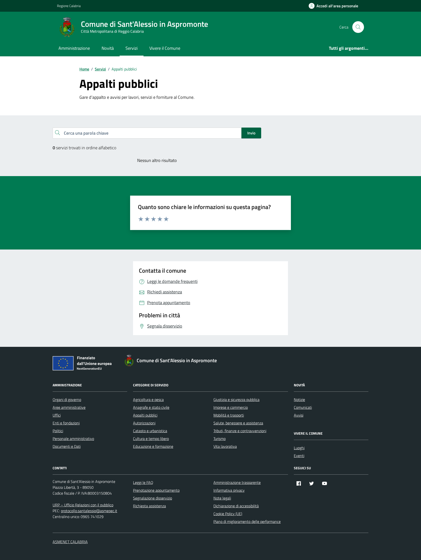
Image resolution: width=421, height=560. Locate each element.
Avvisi (298, 415)
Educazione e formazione (153, 446)
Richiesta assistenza (149, 506)
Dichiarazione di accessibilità (236, 506)
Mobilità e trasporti (228, 415)
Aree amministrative (69, 407)
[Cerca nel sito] (358, 27)
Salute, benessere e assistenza (238, 423)
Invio (251, 133)
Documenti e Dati (67, 446)
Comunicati (303, 407)
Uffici (57, 415)
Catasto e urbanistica (150, 431)
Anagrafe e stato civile (151, 407)
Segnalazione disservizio (152, 498)
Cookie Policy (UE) (227, 514)
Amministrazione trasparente (237, 482)
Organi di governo (67, 399)
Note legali (222, 498)
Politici (58, 431)
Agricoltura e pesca (148, 399)
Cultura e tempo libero (151, 438)
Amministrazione (74, 48)
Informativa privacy (229, 490)
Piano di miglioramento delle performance (247, 521)
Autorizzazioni (144, 423)
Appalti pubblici (145, 415)
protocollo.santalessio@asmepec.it (89, 511)
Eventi (299, 456)
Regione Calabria (69, 5)
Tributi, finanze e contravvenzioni (239, 431)
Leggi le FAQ (143, 482)
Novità (108, 48)
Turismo (219, 438)
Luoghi (299, 448)
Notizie (299, 399)
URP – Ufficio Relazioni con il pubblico (83, 505)
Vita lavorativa (225, 446)
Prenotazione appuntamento (156, 490)
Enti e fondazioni (66, 423)
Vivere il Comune (164, 48)
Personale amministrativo (73, 438)
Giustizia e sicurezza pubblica (236, 399)
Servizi (131, 48)
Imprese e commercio (230, 407)
